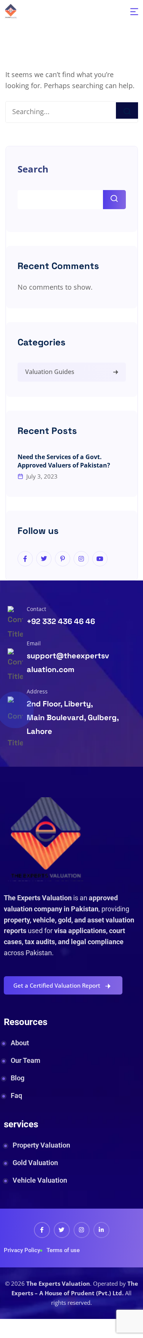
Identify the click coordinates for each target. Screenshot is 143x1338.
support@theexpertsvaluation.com (68, 662)
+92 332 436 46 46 (61, 621)
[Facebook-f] (42, 1230)
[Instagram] (82, 1230)
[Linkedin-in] (101, 1230)
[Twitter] (62, 1230)
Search (33, 169)
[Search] (127, 110)
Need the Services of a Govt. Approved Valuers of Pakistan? (64, 461)
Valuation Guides (49, 372)
